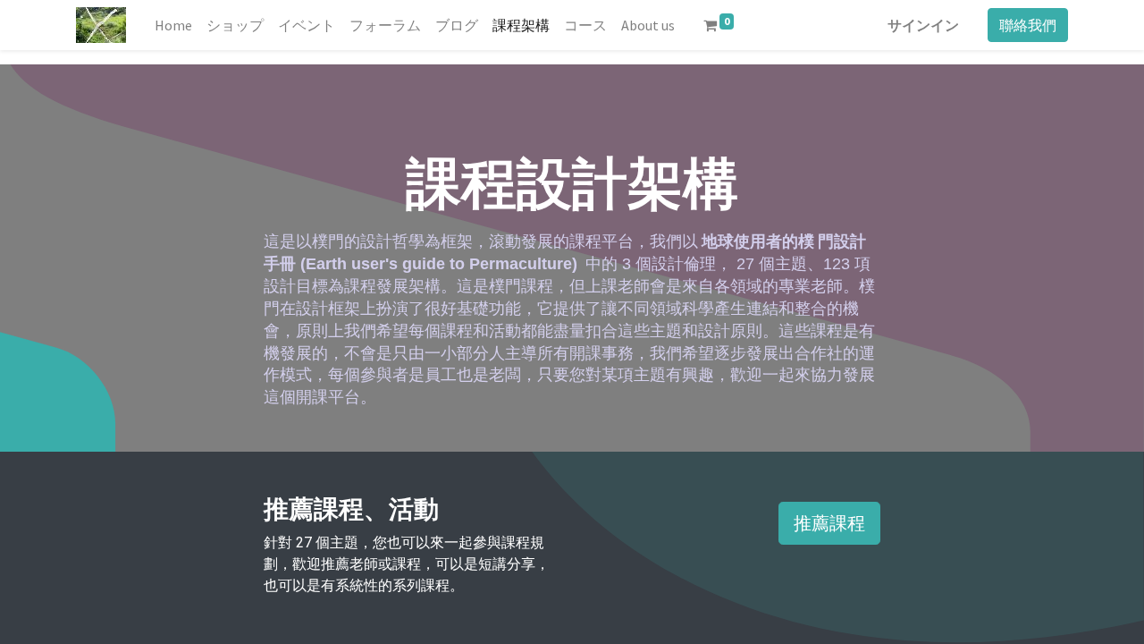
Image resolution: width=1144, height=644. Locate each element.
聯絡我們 (1027, 25)
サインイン (923, 25)
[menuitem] (173, 25)
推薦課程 (829, 523)
